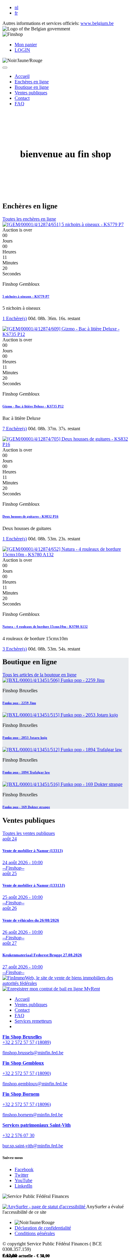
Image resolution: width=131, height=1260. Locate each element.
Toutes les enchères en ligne (29, 219)
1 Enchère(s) (14, 318)
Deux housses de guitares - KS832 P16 (30, 516)
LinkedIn (23, 1185)
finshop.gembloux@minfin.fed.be (34, 1083)
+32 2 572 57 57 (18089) (26, 1042)
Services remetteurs (33, 1021)
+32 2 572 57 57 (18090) (26, 1073)
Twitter (21, 1175)
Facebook (24, 1169)
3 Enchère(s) (14, 648)
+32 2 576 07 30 (18, 1135)
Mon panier (26, 44)
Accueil (22, 999)
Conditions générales (35, 1233)
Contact (22, 1010)
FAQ (19, 1015)
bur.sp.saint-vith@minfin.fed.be (32, 1145)
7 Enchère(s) (14, 428)
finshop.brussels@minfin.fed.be (32, 1052)
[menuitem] (22, 76)
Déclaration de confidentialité (43, 1227)
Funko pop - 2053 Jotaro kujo (24, 737)
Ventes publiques (31, 1004)
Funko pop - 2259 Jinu (19, 703)
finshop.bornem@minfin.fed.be (32, 1114)
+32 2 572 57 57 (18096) (26, 1104)
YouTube (23, 1180)
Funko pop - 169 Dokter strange (26, 807)
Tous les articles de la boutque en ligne (39, 674)
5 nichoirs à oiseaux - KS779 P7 (25, 296)
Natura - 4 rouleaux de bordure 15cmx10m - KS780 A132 (45, 626)
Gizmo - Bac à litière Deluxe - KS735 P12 (33, 406)
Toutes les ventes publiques (28, 833)
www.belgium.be (97, 23)
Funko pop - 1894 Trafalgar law (26, 772)
